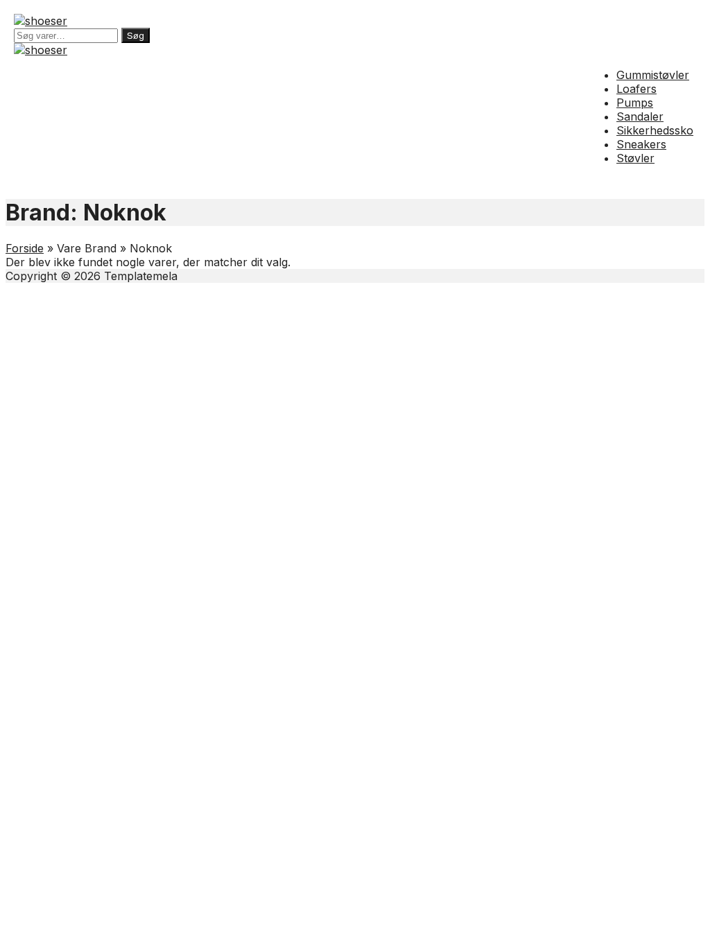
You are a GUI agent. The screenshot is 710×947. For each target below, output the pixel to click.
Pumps (634, 103)
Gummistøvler (652, 75)
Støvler (635, 158)
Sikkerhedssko (654, 130)
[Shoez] (40, 21)
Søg (135, 35)
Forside (25, 248)
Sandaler (640, 116)
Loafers (636, 89)
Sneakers (641, 144)
